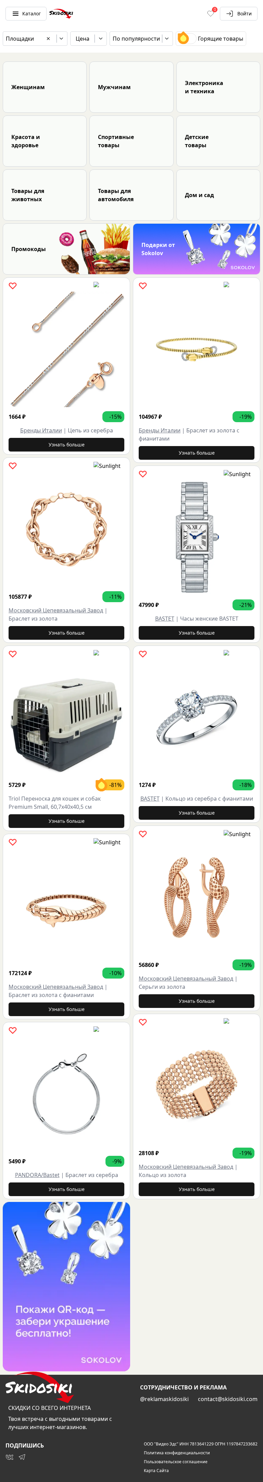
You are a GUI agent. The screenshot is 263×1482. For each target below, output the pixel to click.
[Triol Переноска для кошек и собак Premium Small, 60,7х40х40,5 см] (66, 717)
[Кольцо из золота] (196, 1086)
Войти (244, 13)
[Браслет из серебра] (66, 1094)
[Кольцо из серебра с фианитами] (196, 717)
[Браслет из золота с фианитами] (66, 906)
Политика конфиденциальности (177, 1453)
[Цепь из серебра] (66, 349)
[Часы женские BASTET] (196, 537)
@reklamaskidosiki (164, 1399)
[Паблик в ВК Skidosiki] (9, 1457)
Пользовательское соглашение (176, 1462)
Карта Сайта (156, 1470)
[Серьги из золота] (196, 897)
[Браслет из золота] (66, 529)
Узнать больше (67, 444)
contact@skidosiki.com (228, 1399)
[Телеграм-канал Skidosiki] (22, 1457)
